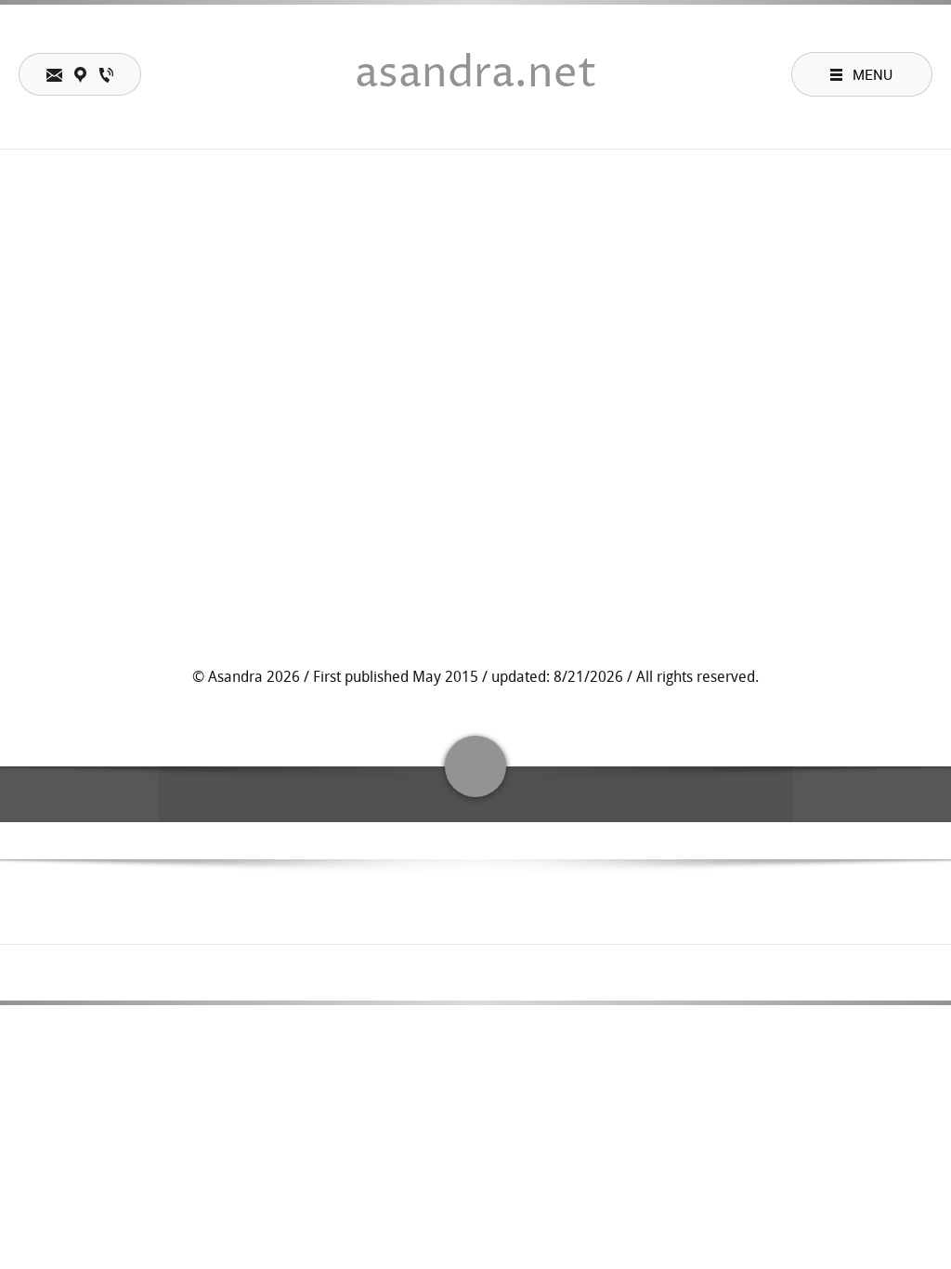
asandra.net (476, 74)
